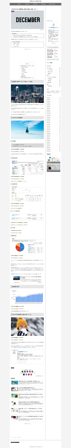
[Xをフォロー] (18, 362)
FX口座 (23, 73)
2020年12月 (53, 133)
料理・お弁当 (54, 71)
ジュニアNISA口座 (24, 72)
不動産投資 (54, 78)
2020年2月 (53, 145)
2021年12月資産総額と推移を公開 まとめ (27, 77)
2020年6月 (53, 138)
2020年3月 (53, 143)
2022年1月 (53, 110)
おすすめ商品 (53, 68)
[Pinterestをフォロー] (23, 362)
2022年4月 (53, 104)
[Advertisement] (27, 55)
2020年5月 (53, 140)
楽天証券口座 (24, 69)
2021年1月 (53, 131)
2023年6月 (53, 99)
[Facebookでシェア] (25, 371)
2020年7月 (53, 136)
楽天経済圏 (53, 82)
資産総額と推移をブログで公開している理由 (27, 65)
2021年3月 (53, 127)
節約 (53, 84)
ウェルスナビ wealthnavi (54, 77)
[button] (32, 371)
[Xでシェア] (22, 371)
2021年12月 (53, 111)
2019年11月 (53, 151)
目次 (26, 63)
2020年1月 (53, 147)
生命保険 (23, 68)
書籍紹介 (54, 73)
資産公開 (54, 80)
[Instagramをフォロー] (20, 362)
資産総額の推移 (23, 76)
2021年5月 (53, 124)
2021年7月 (53, 120)
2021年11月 (53, 113)
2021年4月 (53, 126)
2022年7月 (53, 101)
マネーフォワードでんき (19, 270)
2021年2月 (53, 129)
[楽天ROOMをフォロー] (25, 362)
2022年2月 (53, 108)
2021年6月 (53, 122)
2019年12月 (53, 149)
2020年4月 (53, 142)
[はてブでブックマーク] (27, 371)
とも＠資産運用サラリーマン (22, 351)
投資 (53, 75)
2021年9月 (53, 117)
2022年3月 (53, 106)
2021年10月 (53, 115)
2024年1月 (53, 97)
